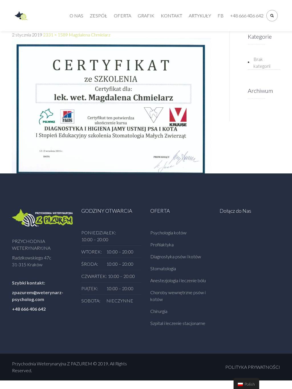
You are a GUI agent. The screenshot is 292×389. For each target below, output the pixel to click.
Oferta (122, 15)
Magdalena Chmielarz (89, 34)
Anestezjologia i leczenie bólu (178, 280)
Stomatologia (163, 268)
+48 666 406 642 (246, 15)
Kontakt (171, 15)
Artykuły (200, 15)
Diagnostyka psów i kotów (175, 256)
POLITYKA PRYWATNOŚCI (252, 367)
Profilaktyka (162, 244)
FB (221, 15)
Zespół (98, 15)
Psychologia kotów (168, 232)
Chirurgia (158, 311)
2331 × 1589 (55, 34)
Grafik (146, 15)
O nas (76, 15)
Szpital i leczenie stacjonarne (177, 323)
